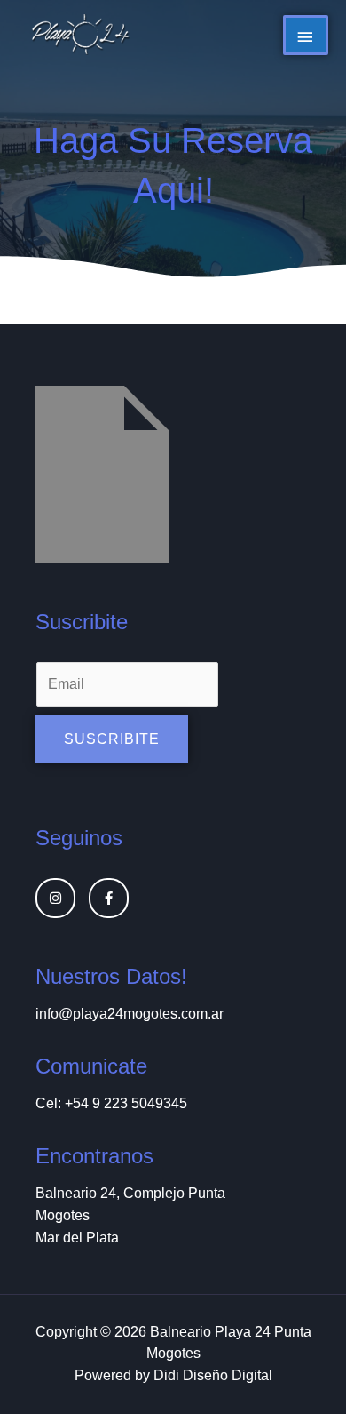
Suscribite (112, 739)
